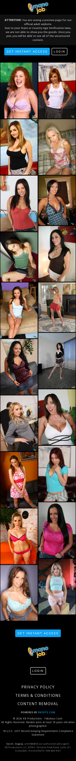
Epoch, (10, 743)
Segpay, (19, 743)
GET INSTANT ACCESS (27, 51)
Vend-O (33, 743)
